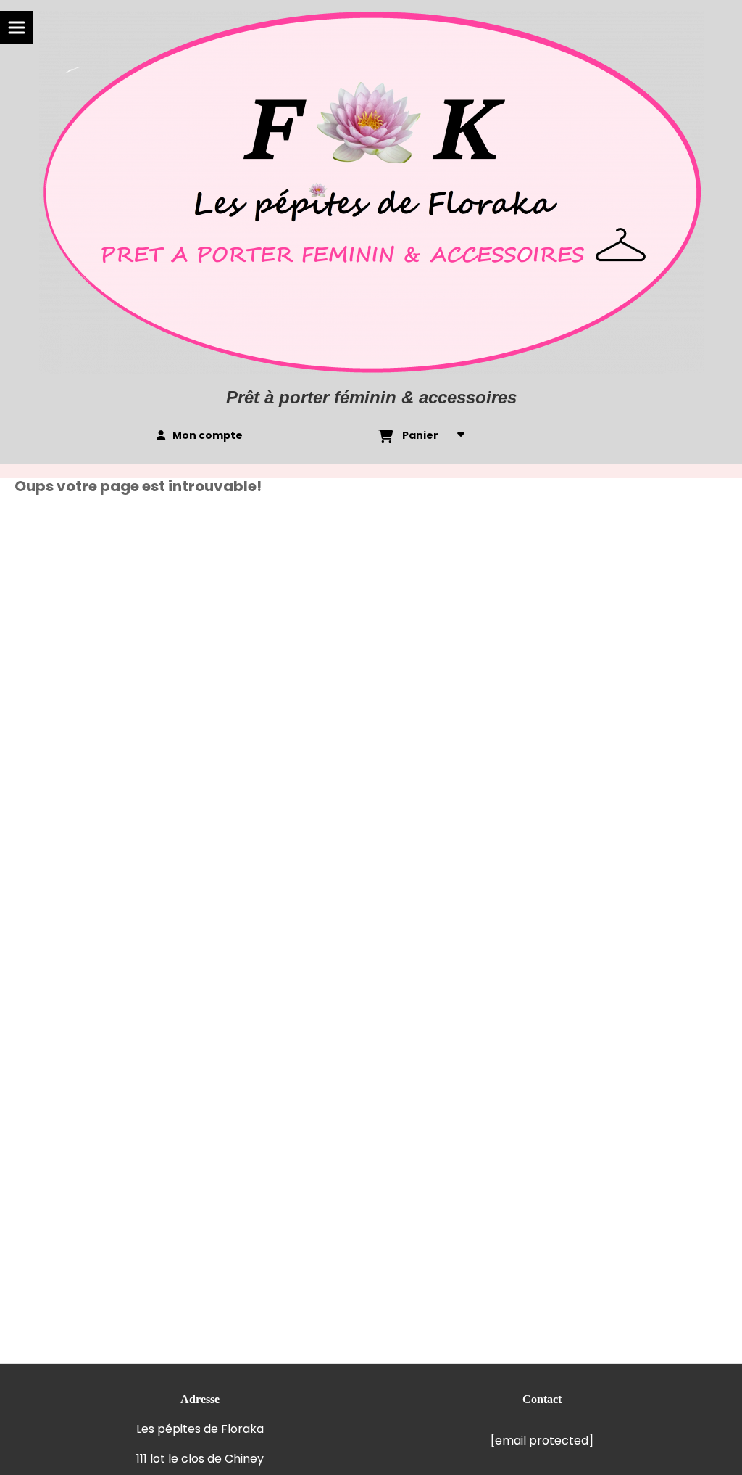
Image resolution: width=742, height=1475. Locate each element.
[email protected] (542, 1440)
